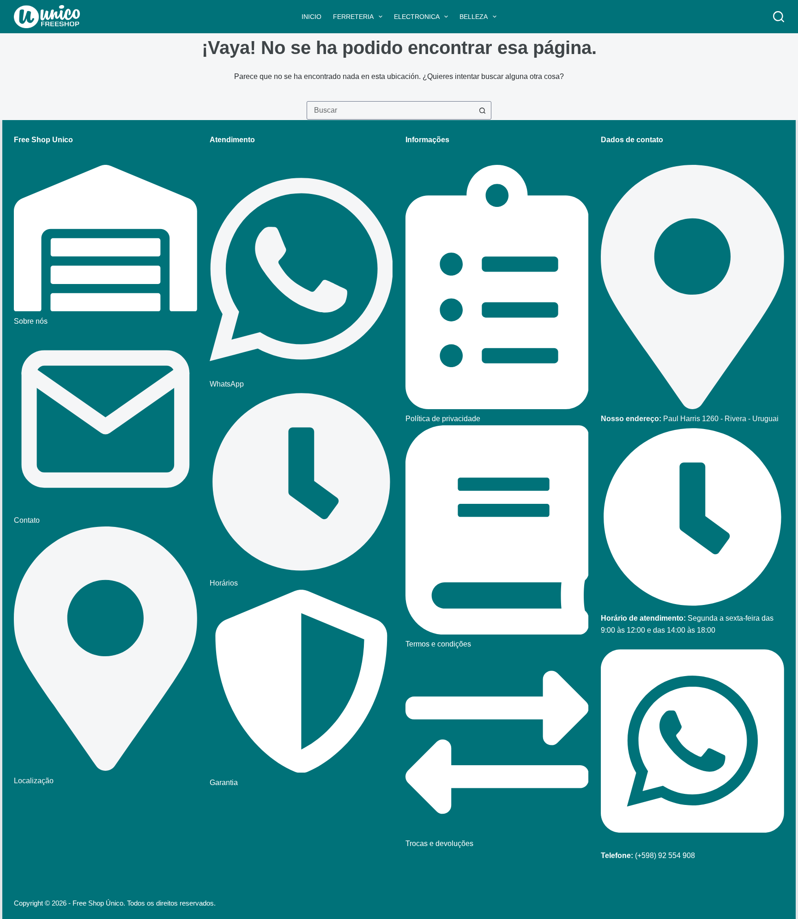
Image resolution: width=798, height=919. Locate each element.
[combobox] (390, 110)
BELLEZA (473, 16)
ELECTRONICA (417, 16)
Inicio (311, 16)
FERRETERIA (353, 16)
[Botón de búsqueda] (482, 110)
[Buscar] (778, 16)
